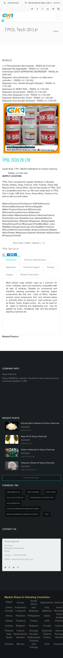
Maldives (47, 611)
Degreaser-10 (26, 443)
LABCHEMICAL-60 (13, 492)
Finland (9, 630)
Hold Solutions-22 (15, 497)
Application (11, 267)
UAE (47, 621)
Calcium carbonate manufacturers (23, 508)
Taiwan (9, 621)
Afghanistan (47, 602)
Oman (9, 615)
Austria (9, 625)
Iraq (47, 607)
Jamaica (9, 644)
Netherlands (20, 634)
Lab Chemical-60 (28, 456)
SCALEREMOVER (13, 503)
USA (47, 644)
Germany (47, 630)
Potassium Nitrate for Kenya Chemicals (38, 462)
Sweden (20, 637)
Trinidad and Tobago (33, 644)
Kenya (20, 602)
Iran (34, 607)
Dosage (50, 267)
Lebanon (20, 611)
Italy (9, 634)
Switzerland (33, 637)
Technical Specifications (35, 259)
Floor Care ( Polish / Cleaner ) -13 (29, 242)
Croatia (47, 625)
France (20, 630)
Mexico (20, 644)
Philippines (34, 615)
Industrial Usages (31, 267)
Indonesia (20, 607)
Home (55, 31)
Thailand (20, 621)
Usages (9, 274)
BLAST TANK (51, 492)
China (9, 607)
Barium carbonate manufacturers (22, 514)
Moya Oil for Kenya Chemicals (34, 436)
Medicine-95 (26, 430)
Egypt (9, 602)
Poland (47, 634)
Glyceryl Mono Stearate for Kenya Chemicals (40, 423)
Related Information (29, 274)
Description (11, 259)
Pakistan (20, 615)
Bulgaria (33, 625)
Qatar (47, 615)
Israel (59, 607)
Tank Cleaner (33, 492)
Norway (33, 634)
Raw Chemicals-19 (28, 469)
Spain (9, 637)
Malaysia (34, 611)
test (47, 514)
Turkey (34, 621)
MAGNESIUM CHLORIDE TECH (42, 497)
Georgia (33, 630)
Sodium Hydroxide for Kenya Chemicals (38, 449)
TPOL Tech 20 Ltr (10, 248)
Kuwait (9, 611)
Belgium (20, 625)
